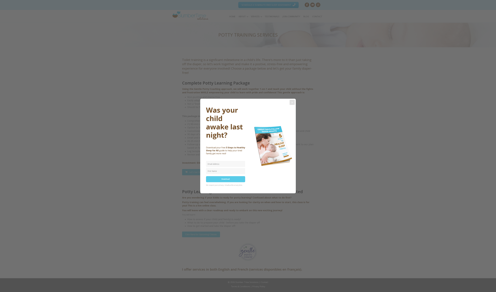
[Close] (292, 102)
